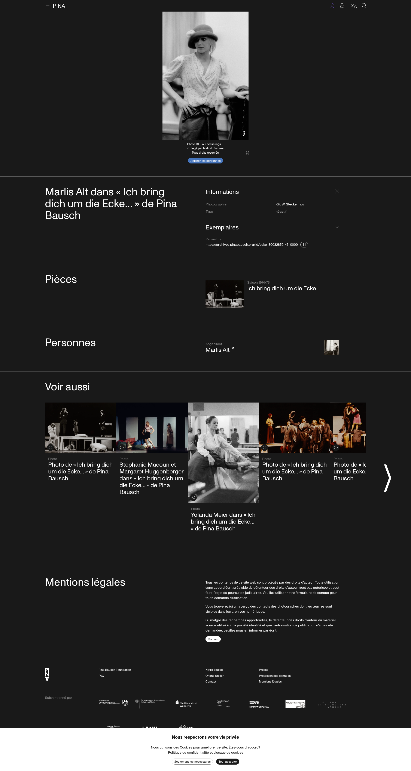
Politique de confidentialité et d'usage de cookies (205, 752)
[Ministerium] (113, 703)
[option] (205, 76)
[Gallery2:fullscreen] (245, 153)
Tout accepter (228, 761)
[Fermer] (337, 192)
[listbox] (205, 76)
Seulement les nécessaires (192, 761)
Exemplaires (222, 227)
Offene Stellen (215, 676)
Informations (222, 192)
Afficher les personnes (206, 160)
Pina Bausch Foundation (114, 670)
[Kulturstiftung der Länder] (332, 703)
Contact (213, 639)
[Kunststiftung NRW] (223, 703)
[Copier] (304, 244)
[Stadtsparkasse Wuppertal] (186, 703)
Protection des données (275, 676)
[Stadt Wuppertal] (259, 703)
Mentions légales (270, 682)
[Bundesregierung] (150, 703)
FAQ (101, 676)
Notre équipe (214, 670)
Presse (263, 670)
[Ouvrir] (337, 228)
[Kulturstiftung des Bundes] (295, 703)
